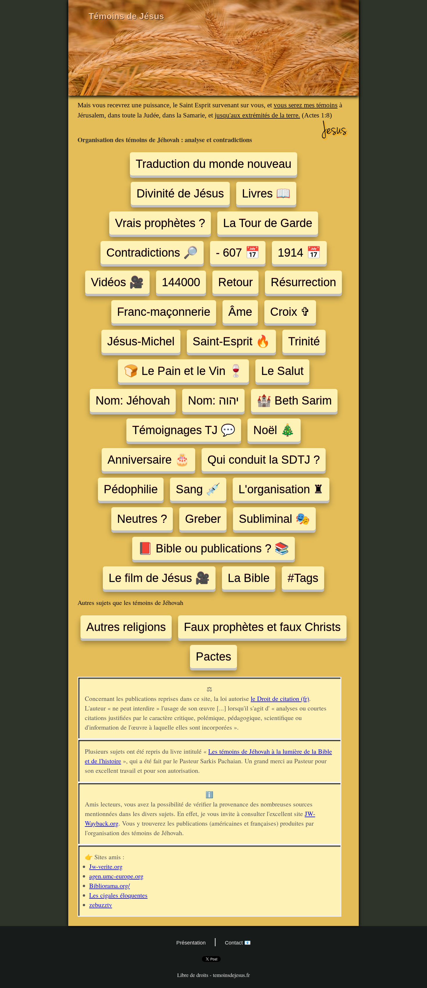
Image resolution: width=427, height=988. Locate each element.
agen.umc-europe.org (116, 876)
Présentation (191, 943)
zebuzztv (100, 904)
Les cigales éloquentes (118, 895)
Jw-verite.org (106, 866)
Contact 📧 (238, 943)
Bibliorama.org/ (109, 885)
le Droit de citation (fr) (280, 698)
